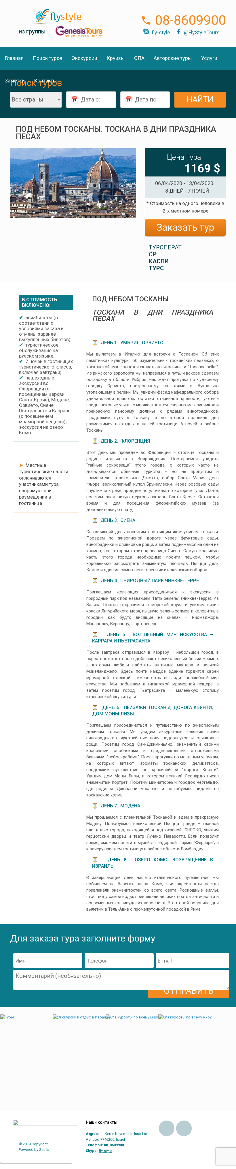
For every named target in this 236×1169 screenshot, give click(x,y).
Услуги (209, 58)
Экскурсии (84, 58)
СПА (139, 58)
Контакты (45, 81)
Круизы (115, 58)
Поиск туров (47, 58)
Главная (14, 58)
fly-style (161, 32)
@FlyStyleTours (202, 32)
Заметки (15, 81)
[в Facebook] (166, 1128)
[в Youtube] (184, 1128)
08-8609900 (190, 20)
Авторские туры (173, 58)
